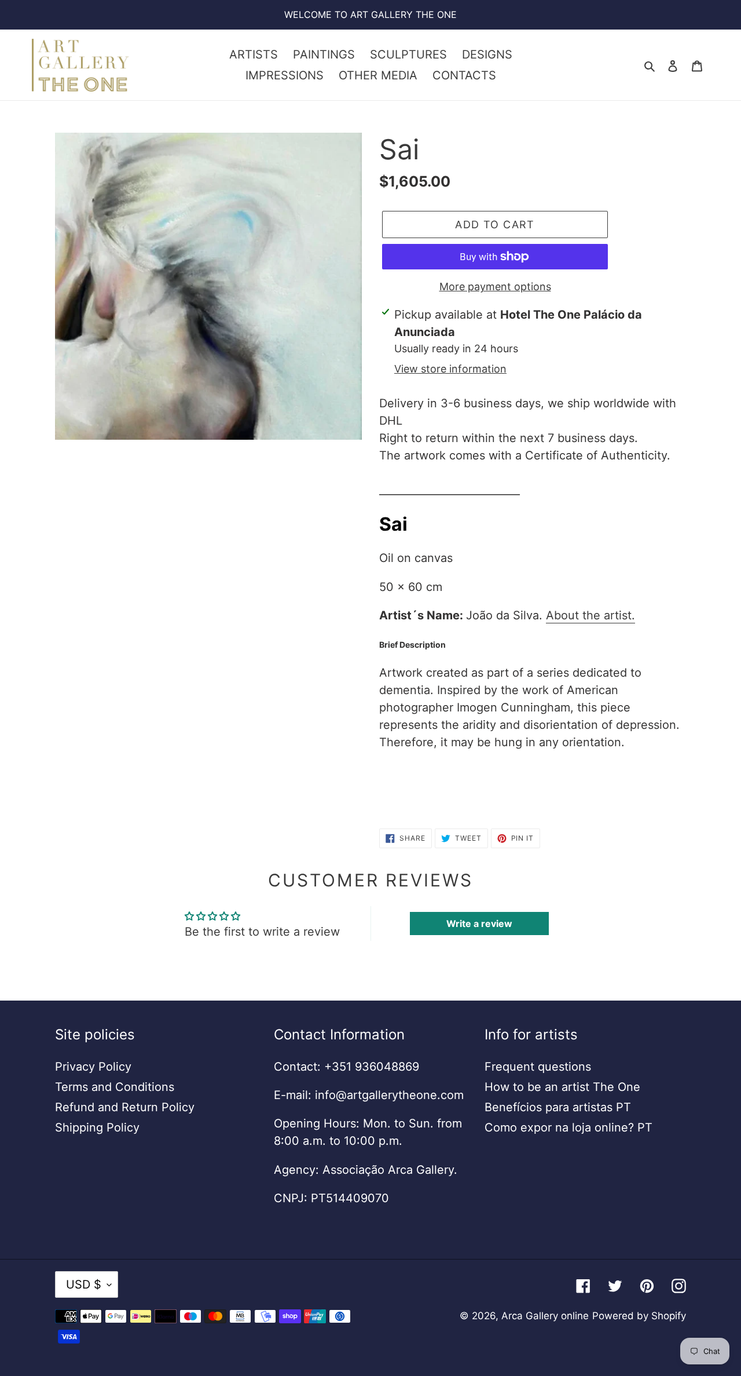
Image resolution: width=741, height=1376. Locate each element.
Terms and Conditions (114, 1087)
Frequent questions (538, 1067)
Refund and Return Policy (125, 1107)
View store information (450, 369)
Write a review (479, 923)
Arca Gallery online (545, 1316)
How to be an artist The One (562, 1087)
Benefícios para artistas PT (558, 1107)
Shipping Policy (97, 1127)
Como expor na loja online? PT (568, 1127)
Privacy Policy (93, 1067)
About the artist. (590, 615)
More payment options (495, 286)
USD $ (83, 1284)
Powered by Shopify (639, 1316)
